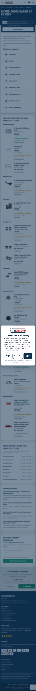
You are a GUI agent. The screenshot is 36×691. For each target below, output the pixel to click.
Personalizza (18, 356)
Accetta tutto (28, 355)
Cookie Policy (14, 350)
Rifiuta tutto (8, 355)
